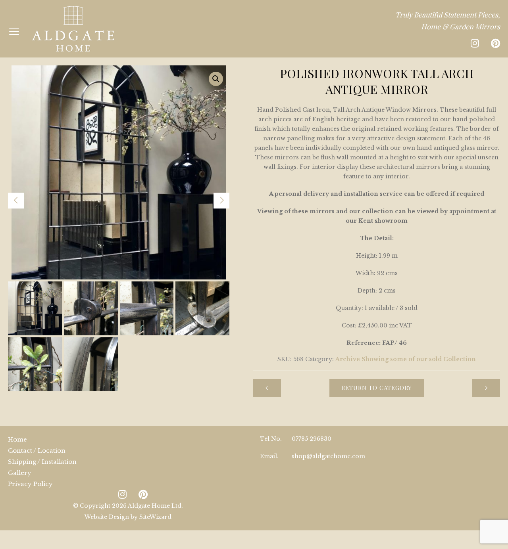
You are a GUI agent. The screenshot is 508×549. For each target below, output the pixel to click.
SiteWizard (155, 516)
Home (17, 439)
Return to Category (376, 388)
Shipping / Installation (42, 461)
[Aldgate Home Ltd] (73, 29)
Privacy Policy (30, 484)
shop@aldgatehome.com (328, 456)
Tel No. (271, 438)
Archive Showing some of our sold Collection (405, 359)
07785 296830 (311, 438)
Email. (269, 456)
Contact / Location (36, 450)
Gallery (19, 472)
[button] (216, 79)
